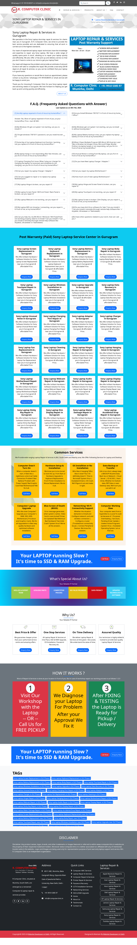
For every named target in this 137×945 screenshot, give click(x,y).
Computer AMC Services (82, 871)
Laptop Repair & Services (82, 874)
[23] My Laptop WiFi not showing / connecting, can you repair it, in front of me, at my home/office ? (39, 208)
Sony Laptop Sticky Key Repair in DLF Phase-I (30, 806)
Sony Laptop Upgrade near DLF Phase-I (107, 822)
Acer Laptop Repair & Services (112, 881)
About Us (76, 899)
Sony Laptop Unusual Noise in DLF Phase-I (29, 790)
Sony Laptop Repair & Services (112, 916)
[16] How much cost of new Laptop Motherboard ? (91, 177)
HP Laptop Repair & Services (112, 899)
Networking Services (81, 890)
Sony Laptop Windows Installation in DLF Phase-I (32, 786)
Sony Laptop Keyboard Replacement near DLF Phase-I (74, 814)
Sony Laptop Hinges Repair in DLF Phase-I (29, 798)
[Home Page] (92, 20)
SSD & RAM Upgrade (81, 893)
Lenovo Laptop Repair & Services (112, 904)
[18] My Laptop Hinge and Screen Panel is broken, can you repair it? (94, 185)
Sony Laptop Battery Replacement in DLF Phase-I (32, 782)
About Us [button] (101, 10)
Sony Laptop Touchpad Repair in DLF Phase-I (101, 782)
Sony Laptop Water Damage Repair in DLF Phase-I (32, 810)
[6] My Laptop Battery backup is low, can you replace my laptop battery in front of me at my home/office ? (95, 136)
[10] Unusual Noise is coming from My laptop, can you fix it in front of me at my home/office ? (95, 155)
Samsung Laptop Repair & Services (112, 910)
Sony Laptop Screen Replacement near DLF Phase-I (33, 814)
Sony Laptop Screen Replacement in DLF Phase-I (32, 778)
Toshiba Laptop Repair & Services (112, 922)
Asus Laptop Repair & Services (112, 887)
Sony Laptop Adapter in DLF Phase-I (99, 790)
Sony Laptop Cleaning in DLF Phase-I (92, 794)
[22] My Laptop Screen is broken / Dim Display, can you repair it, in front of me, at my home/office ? (96, 201)
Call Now (26, 493)
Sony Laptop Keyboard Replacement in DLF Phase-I (71, 778)
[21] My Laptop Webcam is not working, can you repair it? (36, 200)
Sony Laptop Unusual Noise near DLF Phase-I (66, 826)
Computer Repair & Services (83, 877)
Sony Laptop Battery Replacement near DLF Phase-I (33, 818)
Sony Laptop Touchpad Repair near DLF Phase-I (31, 822)
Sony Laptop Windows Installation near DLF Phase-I (70, 822)
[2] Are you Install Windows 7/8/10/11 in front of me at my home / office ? (96, 114)
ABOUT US (62, 94)
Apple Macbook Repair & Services (112, 875)
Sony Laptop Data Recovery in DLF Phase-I (98, 786)
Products (89, 10)
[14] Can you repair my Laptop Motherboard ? (89, 171)
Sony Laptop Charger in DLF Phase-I (27, 794)
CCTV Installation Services (83, 887)
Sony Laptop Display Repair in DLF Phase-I (96, 802)
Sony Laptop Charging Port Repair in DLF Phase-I (65, 790)
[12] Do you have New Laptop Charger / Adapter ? (90, 161)
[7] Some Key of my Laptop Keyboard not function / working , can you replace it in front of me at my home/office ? (38, 143)
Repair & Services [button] (71, 10)
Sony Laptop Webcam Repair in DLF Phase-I (30, 802)
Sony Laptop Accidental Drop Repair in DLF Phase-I (72, 810)
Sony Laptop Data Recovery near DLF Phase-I (30, 826)
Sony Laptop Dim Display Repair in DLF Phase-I (66, 806)
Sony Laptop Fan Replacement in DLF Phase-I (59, 794)
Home (75, 896)
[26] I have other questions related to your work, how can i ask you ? (95, 218)
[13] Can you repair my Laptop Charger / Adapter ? (34, 171)
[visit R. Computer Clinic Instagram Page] (124, 2)
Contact (120, 10)
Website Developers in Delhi (38, 934)
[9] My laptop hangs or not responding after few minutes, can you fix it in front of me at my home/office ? (38, 155)
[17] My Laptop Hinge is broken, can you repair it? (33, 184)
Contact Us (77, 906)
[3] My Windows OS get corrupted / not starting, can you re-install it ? (37, 128)
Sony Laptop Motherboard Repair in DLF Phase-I (99, 798)
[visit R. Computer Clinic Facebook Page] (114, 2)
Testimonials (78, 903)
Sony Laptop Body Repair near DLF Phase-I (70, 818)
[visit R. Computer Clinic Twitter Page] (117, 2)
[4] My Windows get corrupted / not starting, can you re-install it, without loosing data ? (95, 128)
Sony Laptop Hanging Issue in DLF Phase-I (63, 798)
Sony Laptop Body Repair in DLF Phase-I (67, 782)
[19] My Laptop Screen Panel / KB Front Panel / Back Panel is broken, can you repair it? (37, 193)
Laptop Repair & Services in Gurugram (109, 20)
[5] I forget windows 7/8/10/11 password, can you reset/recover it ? (39, 136)
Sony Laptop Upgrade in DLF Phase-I (66, 786)
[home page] (59, 10)
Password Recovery (80, 883)
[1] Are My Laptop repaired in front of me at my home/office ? (38, 113)
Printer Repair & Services (82, 880)
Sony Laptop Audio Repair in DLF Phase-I (63, 802)
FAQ (111, 10)
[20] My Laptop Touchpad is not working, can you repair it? (94, 192)
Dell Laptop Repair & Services (112, 893)
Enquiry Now (26, 277)
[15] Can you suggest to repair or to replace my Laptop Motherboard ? (35, 178)
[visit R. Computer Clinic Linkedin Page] (120, 2)
